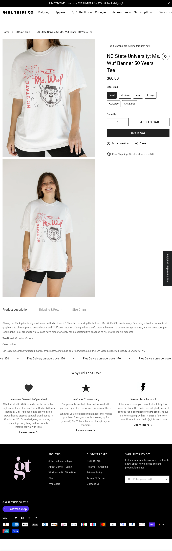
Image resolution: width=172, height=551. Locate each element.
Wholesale (54, 483)
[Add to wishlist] (165, 56)
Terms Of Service (96, 478)
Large (139, 96)
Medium (125, 96)
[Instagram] (29, 518)
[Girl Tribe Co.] (18, 12)
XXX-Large (130, 104)
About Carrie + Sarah (60, 466)
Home (6, 32)
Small (113, 96)
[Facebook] (22, 518)
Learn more (27, 432)
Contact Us (93, 483)
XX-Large (114, 104)
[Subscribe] (165, 479)
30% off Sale (23, 32)
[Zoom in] (89, 46)
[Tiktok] (35, 518)
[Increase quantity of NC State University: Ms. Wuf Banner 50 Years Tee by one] (124, 122)
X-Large (151, 96)
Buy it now (138, 133)
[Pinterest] (15, 518)
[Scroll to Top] (165, 533)
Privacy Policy (94, 472)
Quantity (111, 114)
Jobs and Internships (60, 461)
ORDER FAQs (94, 461)
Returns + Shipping (97, 466)
